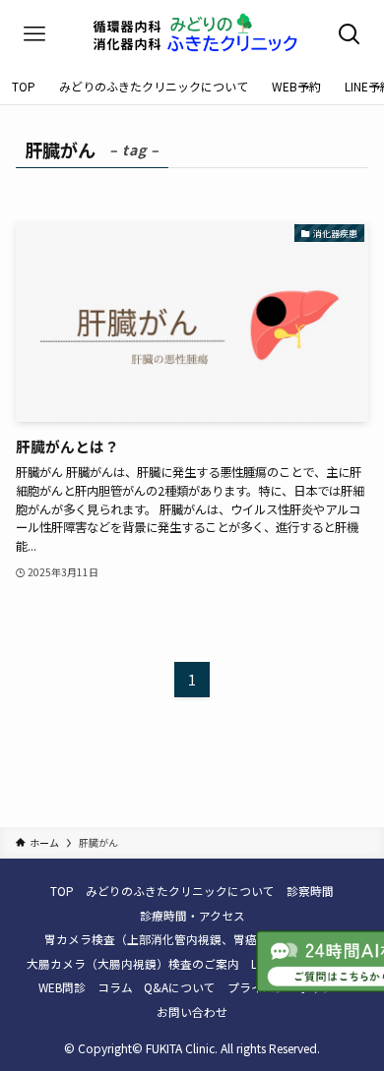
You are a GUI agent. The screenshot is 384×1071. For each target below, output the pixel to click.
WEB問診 (62, 987)
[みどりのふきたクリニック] (192, 34)
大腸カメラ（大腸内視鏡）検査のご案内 (133, 963)
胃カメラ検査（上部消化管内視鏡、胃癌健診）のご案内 (192, 938)
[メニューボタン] (34, 34)
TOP (62, 890)
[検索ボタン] (349, 34)
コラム (115, 987)
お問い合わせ (192, 1011)
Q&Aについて (180, 987)
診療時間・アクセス (192, 915)
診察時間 (310, 890)
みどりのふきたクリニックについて (180, 890)
